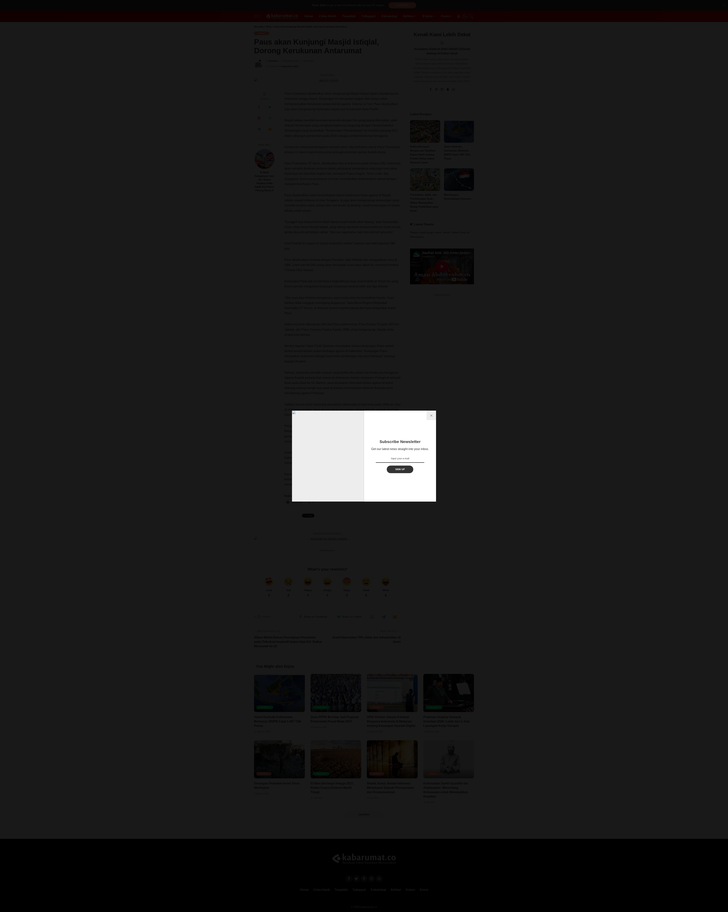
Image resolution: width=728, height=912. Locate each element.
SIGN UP (400, 469)
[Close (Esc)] (431, 415)
